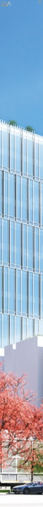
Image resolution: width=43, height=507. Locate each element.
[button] (40, 2)
